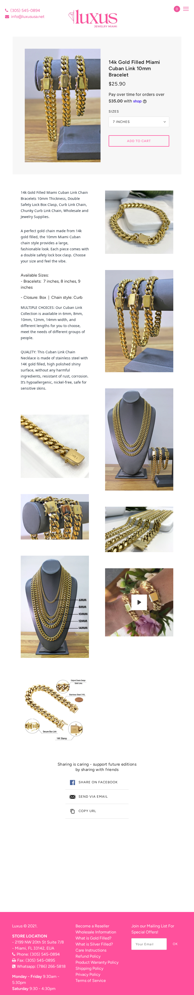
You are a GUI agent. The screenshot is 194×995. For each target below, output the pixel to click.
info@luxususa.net (27, 16)
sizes (114, 111)
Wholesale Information (96, 932)
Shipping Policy (89, 968)
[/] (93, 18)
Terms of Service (91, 980)
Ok (175, 944)
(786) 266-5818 (51, 966)
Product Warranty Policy (97, 962)
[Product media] (55, 446)
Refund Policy (88, 956)
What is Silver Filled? (94, 944)
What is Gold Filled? (93, 938)
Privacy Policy (88, 974)
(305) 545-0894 (25, 10)
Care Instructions (91, 950)
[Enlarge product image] (63, 105)
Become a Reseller (92, 926)
